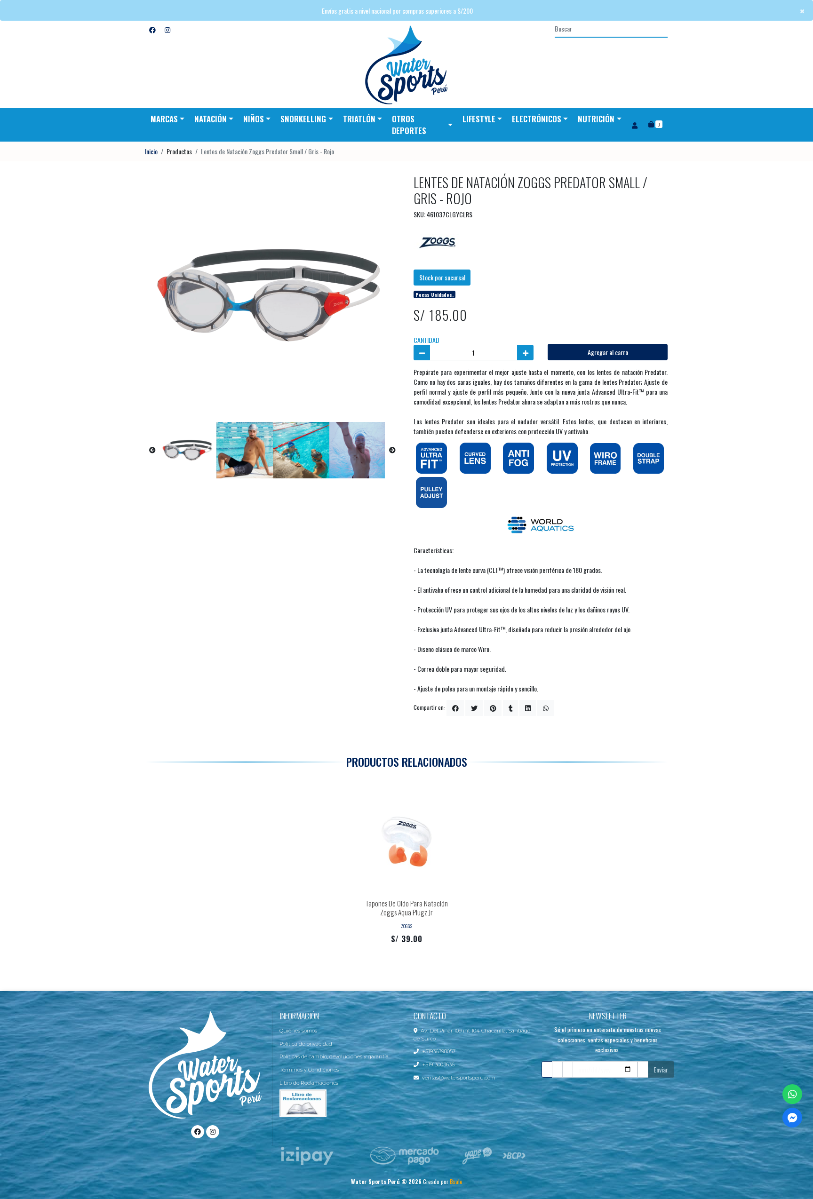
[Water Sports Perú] (406, 64)
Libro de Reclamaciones (308, 1083)
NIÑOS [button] (253, 119)
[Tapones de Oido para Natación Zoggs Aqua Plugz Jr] (406, 841)
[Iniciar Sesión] (634, 124)
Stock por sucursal (442, 277)
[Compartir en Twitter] (474, 708)
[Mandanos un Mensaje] (792, 1118)
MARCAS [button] (164, 119)
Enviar (661, 1069)
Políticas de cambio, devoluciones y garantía (334, 1056)
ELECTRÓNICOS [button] (536, 119)
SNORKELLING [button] (303, 119)
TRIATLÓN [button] (359, 119)
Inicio (151, 151)
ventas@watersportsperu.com (458, 1077)
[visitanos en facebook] (152, 29)
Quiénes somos (298, 1030)
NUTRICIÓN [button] (596, 119)
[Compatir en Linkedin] (527, 708)
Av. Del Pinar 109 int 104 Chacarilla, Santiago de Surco (472, 1034)
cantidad (426, 340)
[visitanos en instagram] (167, 29)
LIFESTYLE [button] (478, 119)
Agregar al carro (608, 352)
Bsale (456, 1181)
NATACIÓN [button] (210, 119)
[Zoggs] (437, 241)
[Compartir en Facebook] (455, 708)
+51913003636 (438, 1064)
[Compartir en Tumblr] (510, 708)
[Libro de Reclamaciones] (303, 1102)
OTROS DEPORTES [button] (409, 124)
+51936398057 (438, 1051)
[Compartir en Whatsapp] (545, 708)
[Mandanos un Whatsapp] (792, 1094)
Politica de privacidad (305, 1043)
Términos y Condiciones (309, 1069)
